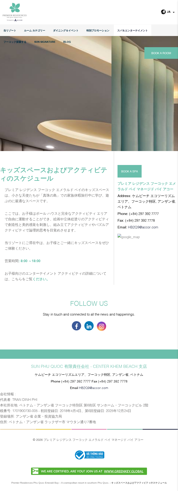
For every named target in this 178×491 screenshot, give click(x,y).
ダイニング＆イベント (66, 30)
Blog (67, 41)
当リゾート (9, 30)
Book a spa (129, 171)
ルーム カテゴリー (34, 30)
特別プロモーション (97, 30)
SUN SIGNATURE (44, 41)
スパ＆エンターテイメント (132, 30)
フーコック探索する (14, 41)
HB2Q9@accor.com (143, 226)
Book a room (161, 53)
